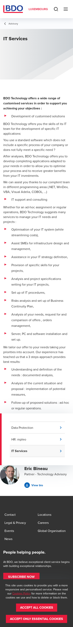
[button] (38, 427)
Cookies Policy (21, 593)
